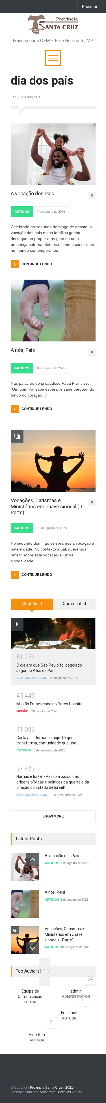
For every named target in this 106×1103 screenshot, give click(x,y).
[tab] (32, 606)
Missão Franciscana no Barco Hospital (49, 704)
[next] (32, 948)
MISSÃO (22, 711)
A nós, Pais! (23, 350)
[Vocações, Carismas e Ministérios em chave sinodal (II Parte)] (53, 461)
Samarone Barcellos (55, 1092)
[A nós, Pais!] (53, 310)
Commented (74, 603)
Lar (13, 97)
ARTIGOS (22, 211)
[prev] (32, 859)
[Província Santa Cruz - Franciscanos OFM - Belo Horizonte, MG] (53, 27)
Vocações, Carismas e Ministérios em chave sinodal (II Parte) (46, 506)
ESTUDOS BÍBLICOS (31, 678)
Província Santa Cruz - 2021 (51, 1088)
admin (76, 991)
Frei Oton (37, 1034)
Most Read (32, 603)
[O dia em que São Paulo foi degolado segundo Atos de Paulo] (53, 633)
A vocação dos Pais (33, 193)
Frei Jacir (69, 1013)
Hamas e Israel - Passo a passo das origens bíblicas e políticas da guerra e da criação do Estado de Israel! (52, 782)
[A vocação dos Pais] (53, 154)
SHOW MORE (53, 816)
